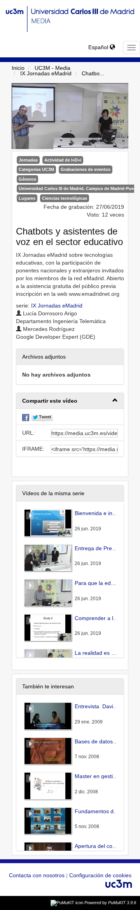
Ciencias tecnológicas (64, 198)
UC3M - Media (52, 68)
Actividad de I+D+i (62, 160)
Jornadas (28, 160)
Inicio (18, 68)
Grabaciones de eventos (85, 169)
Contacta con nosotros (37, 875)
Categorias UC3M (36, 169)
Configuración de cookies (100, 875)
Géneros (27, 179)
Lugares (27, 198)
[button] (70, 401)
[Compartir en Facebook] (25, 417)
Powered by (110, 902)
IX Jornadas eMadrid (46, 73)
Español (99, 47)
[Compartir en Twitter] (42, 417)
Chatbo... (93, 73)
